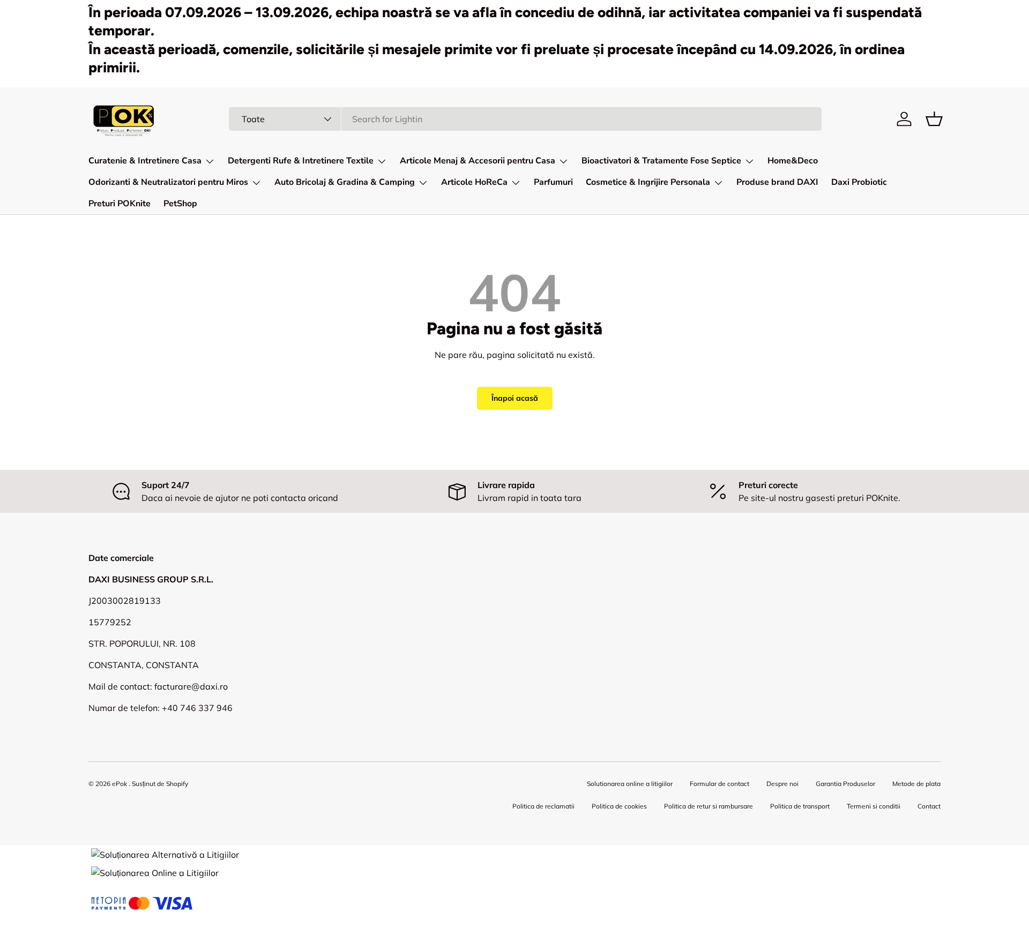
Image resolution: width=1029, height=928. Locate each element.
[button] (934, 119)
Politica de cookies (619, 806)
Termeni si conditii (873, 806)
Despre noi (782, 784)
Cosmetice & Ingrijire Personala (648, 182)
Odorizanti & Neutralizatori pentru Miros (168, 182)
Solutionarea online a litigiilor (630, 784)
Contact (929, 806)
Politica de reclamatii (543, 806)
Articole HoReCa (474, 182)
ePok (119, 784)
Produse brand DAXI (777, 182)
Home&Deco (792, 161)
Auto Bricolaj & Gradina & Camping (344, 182)
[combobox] (525, 119)
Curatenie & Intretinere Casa (145, 161)
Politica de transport (800, 806)
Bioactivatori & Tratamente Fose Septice (661, 161)
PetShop (180, 203)
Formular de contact (719, 784)
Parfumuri (553, 182)
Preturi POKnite (119, 203)
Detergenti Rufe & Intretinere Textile (301, 161)
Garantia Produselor (845, 784)
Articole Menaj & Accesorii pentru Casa (477, 161)
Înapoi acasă (514, 398)
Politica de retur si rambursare (708, 806)
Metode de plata (916, 784)
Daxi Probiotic (859, 182)
